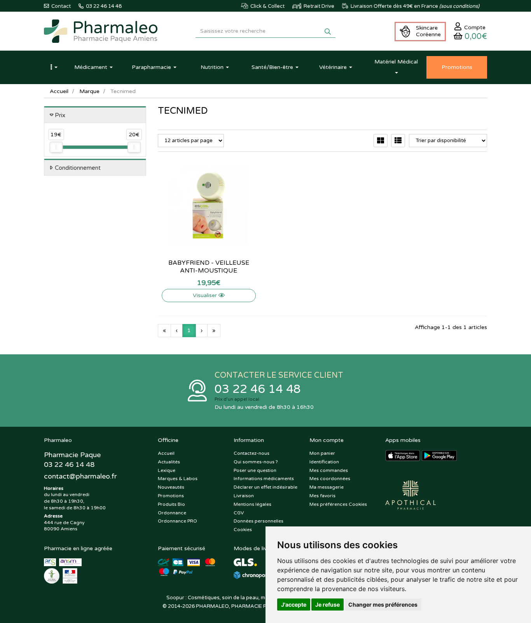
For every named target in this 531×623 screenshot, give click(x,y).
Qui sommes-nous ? (256, 462)
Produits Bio (171, 504)
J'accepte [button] (293, 604)
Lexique (166, 470)
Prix (60, 115)
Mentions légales (252, 504)
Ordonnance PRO (177, 521)
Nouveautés (171, 487)
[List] (398, 140)
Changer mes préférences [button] (382, 604)
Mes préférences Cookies (338, 504)
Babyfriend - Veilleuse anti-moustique (208, 267)
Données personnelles (258, 521)
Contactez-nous (251, 453)
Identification (324, 462)
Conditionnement (78, 167)
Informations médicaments (264, 478)
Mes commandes (328, 470)
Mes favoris (322, 495)
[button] (53, 67)
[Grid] (381, 140)
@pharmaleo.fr (80, 476)
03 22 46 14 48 (258, 389)
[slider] (56, 147)
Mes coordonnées (329, 478)
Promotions (171, 495)
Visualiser (205, 295)
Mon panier (322, 453)
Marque (89, 91)
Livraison (244, 495)
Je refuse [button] (327, 604)
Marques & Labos (177, 478)
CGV (239, 513)
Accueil (59, 91)
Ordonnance (172, 513)
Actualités (169, 462)
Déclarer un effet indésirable (265, 487)
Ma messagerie (326, 487)
